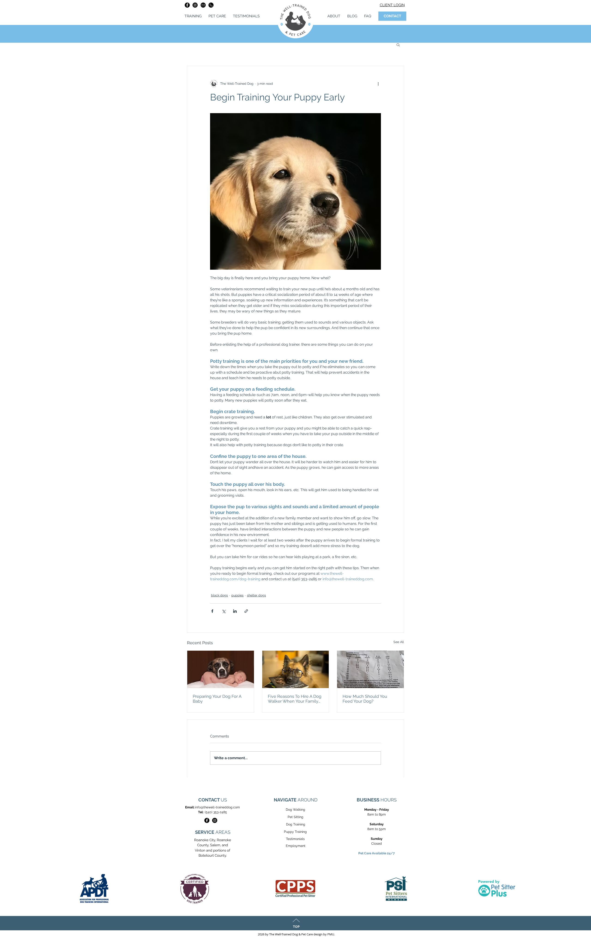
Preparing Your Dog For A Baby (217, 699)
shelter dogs (256, 595)
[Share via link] (246, 611)
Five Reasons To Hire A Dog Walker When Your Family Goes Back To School (294, 699)
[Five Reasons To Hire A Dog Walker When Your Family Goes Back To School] (295, 669)
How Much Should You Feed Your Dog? (365, 699)
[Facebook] (187, 5)
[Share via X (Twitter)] (223, 611)
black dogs (219, 595)
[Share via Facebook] (212, 611)
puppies (237, 595)
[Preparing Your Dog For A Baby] (220, 669)
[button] (398, 44)
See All (398, 642)
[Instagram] (195, 5)
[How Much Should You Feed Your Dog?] (370, 669)
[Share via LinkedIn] (235, 611)
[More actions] (378, 83)
